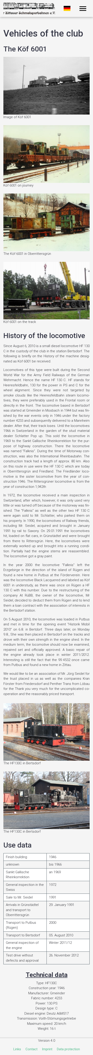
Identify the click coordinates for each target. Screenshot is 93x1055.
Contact (31, 1049)
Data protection (68, 1049)
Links (17, 1049)
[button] (83, 8)
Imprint (47, 1049)
